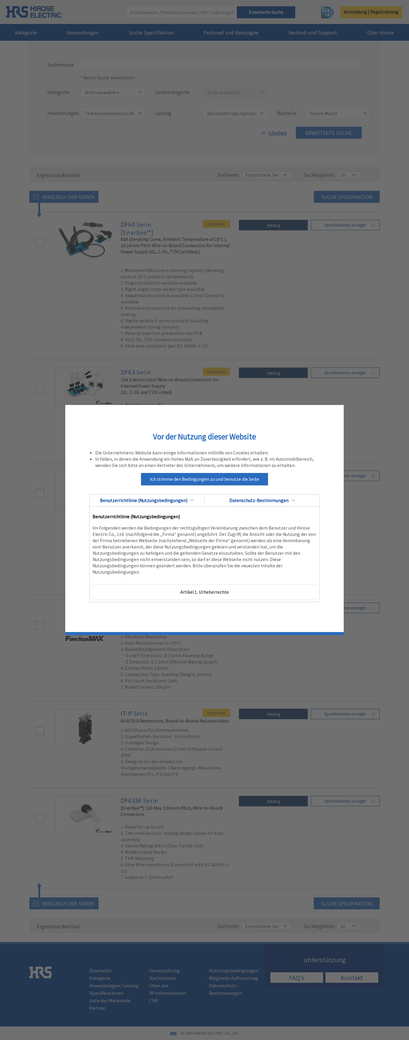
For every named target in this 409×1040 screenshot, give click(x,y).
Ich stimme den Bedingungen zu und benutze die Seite (204, 479)
